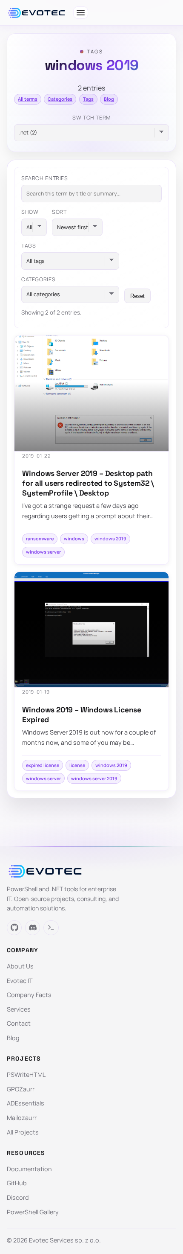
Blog (109, 99)
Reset (137, 296)
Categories (60, 99)
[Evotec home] (36, 13)
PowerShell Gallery (33, 1212)
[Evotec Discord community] (32, 927)
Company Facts (29, 995)
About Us (20, 966)
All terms (27, 99)
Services (19, 1009)
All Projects (23, 1132)
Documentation (29, 1169)
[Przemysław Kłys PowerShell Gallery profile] (50, 927)
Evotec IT (20, 981)
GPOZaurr (20, 1089)
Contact (19, 1023)
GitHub (17, 1183)
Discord (18, 1197)
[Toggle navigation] (80, 12)
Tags (88, 99)
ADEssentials (25, 1103)
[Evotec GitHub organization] (14, 927)
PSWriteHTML (26, 1074)
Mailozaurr (22, 1118)
